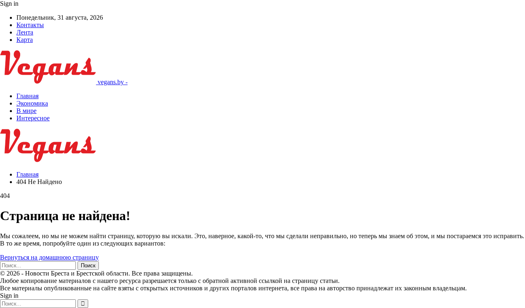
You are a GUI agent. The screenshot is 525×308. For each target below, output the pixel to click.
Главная (27, 95)
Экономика (32, 103)
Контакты (30, 24)
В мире (26, 110)
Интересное (33, 118)
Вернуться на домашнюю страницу (49, 257)
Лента (24, 32)
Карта (24, 39)
